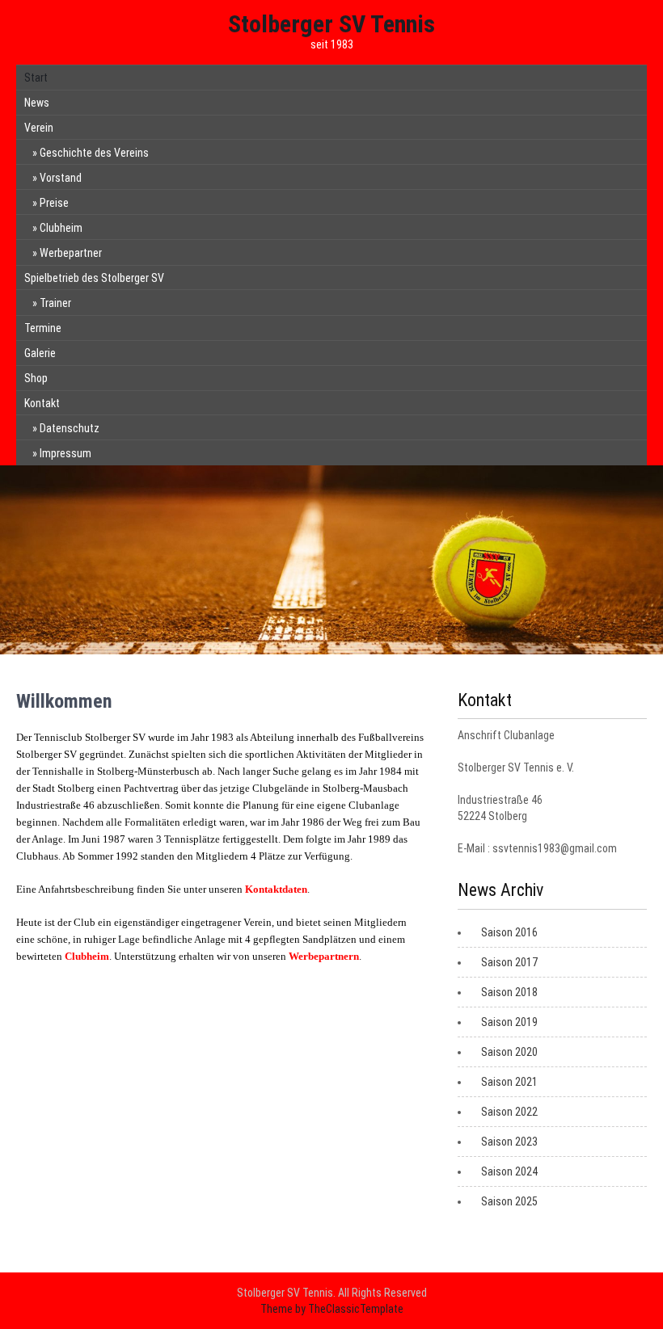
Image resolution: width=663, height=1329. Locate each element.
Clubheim (61, 227)
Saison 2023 (509, 1141)
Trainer (55, 303)
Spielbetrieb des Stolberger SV (94, 277)
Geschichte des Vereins (94, 152)
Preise (54, 202)
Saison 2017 (509, 962)
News (36, 102)
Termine (42, 328)
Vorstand (61, 177)
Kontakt (42, 403)
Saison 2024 (509, 1171)
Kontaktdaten (276, 889)
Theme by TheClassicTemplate (331, 1308)
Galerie (40, 353)
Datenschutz (69, 428)
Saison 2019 (509, 1022)
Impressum (65, 453)
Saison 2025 (509, 1201)
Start (36, 77)
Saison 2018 (509, 992)
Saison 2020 (509, 1051)
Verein (38, 127)
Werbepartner (71, 252)
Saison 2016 (509, 932)
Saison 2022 (509, 1111)
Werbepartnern (324, 956)
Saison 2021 (509, 1081)
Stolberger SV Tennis (331, 24)
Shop (36, 378)
